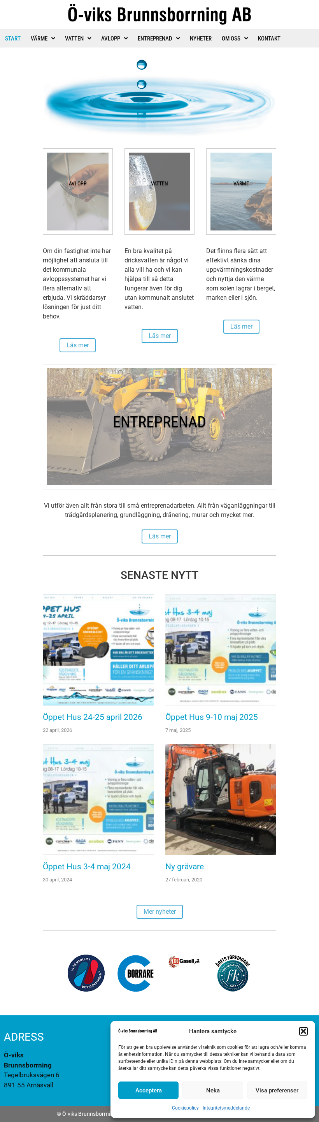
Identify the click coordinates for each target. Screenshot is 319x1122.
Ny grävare (184, 866)
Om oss (231, 38)
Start (13, 38)
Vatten (74, 38)
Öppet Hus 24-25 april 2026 (92, 717)
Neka (213, 1090)
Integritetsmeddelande (226, 1108)
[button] (303, 1031)
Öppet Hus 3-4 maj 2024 (87, 866)
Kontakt (269, 38)
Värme (39, 38)
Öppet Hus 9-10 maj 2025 (211, 717)
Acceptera (148, 1090)
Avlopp (110, 38)
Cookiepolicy (185, 1108)
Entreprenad (155, 38)
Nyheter (201, 38)
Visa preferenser (277, 1090)
